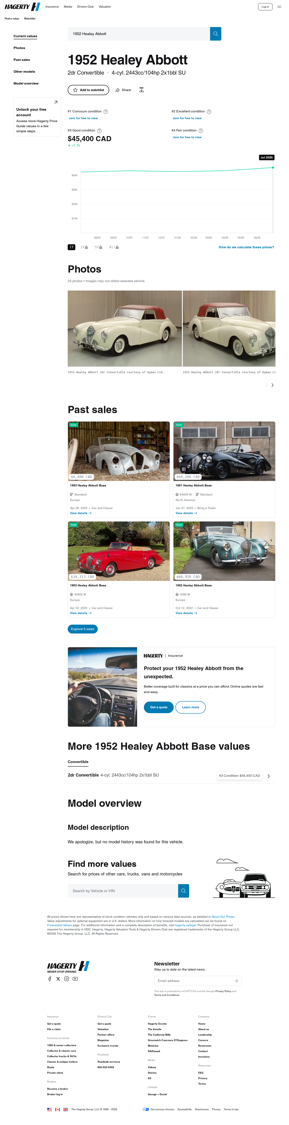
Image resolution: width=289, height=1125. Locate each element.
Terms (202, 1083)
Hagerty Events (157, 1023)
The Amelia (154, 1029)
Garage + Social (157, 1094)
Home (201, 1023)
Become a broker (57, 1088)
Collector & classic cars (61, 1050)
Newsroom (204, 1045)
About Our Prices (223, 916)
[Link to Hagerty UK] (65, 1109)
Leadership (205, 1034)
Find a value (12, 18)
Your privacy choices (162, 1109)
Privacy (203, 1078)
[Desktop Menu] (279, 7)
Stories (152, 1072)
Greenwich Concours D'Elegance (168, 1040)
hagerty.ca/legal (185, 925)
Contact (203, 1051)
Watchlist (29, 18)
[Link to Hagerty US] (49, 1109)
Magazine (103, 1040)
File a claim (54, 1029)
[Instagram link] (66, 979)
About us (203, 1029)
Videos (152, 1067)
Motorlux (153, 1045)
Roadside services (109, 1061)
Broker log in (55, 1094)
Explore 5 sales (82, 629)
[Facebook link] (49, 979)
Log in (265, 6)
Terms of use (231, 1109)
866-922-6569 (106, 1067)
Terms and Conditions (166, 995)
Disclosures (202, 1109)
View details (78, 513)
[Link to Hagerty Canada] (57, 1109)
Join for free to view (83, 118)
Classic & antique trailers (62, 1061)
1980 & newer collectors (61, 1045)
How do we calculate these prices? (246, 247)
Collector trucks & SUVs (62, 1056)
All (149, 1078)
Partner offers (106, 1034)
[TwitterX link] (58, 979)
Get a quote (158, 707)
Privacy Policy (223, 991)
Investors (204, 1056)
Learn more (190, 707)
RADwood (154, 1051)
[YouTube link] (75, 979)
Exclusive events (108, 1045)
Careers (203, 1040)
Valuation (103, 1029)
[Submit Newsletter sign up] (236, 980)
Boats (50, 1067)
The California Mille (159, 1034)
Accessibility (185, 1109)
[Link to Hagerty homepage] (68, 967)
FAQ (200, 1072)
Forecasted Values (59, 925)
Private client (55, 1072)
